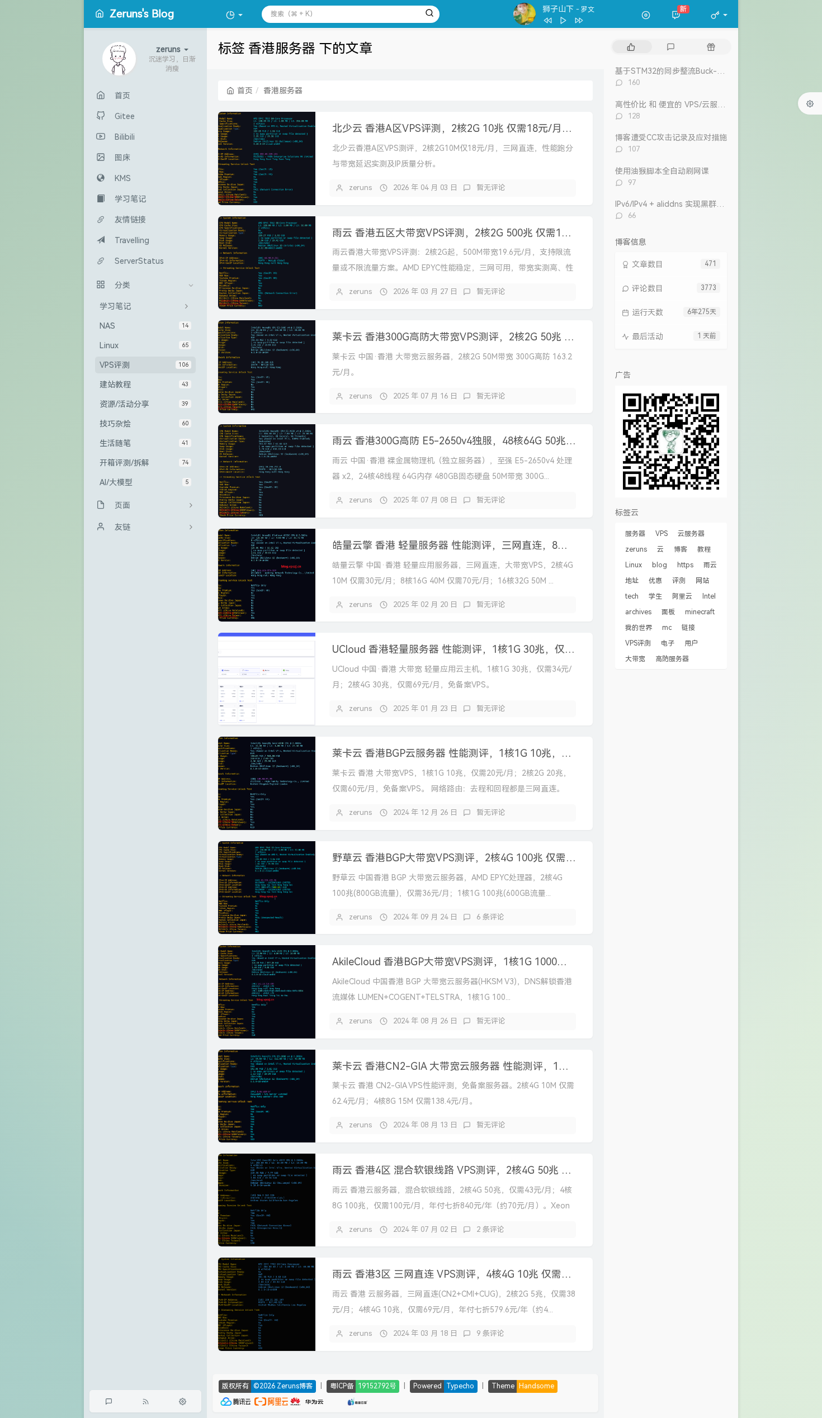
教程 (704, 549)
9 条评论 (490, 1333)
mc (667, 628)
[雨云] (341, 1400)
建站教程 (144, 384)
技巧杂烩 (144, 423)
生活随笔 (144, 443)
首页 (245, 90)
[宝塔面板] (330, 1400)
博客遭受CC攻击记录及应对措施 (671, 137)
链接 (688, 628)
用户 (691, 643)
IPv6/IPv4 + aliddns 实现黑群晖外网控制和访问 (697, 204)
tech (632, 596)
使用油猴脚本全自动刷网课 (662, 171)
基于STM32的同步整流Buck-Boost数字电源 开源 (702, 71)
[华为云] (307, 1400)
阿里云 (682, 596)
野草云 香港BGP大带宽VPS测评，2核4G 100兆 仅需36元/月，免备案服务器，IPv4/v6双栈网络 (543, 858)
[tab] (631, 46)
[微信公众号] (671, 440)
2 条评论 (490, 1229)
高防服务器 (672, 659)
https (685, 565)
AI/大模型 (144, 482)
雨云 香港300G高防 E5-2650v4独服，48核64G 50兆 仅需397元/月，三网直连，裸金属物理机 (541, 441)
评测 (679, 581)
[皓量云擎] (357, 1400)
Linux (144, 345)
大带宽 (635, 659)
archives (638, 612)
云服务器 (691, 534)
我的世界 (638, 628)
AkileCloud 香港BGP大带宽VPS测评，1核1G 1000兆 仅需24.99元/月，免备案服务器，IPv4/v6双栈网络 (562, 962)
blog (659, 565)
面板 (668, 612)
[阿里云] (271, 1400)
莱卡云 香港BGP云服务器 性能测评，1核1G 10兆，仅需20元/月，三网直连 (499, 753)
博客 (680, 549)
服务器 (635, 534)
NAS (144, 325)
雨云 (710, 565)
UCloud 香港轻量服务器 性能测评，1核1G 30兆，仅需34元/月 (471, 649)
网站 (702, 581)
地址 (632, 581)
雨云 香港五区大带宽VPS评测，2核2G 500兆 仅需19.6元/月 (465, 233)
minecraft (700, 612)
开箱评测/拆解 (144, 462)
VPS (661, 534)
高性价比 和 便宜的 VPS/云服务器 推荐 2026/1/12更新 (710, 104)
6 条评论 (490, 917)
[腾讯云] (235, 1400)
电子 (667, 643)
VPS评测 (144, 365)
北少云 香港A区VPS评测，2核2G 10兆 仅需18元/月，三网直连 (472, 128)
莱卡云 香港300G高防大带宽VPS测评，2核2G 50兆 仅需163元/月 (478, 337)
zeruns (360, 187)
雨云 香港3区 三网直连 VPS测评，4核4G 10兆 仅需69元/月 (464, 1274)
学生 (655, 596)
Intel (709, 596)
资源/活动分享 (144, 404)
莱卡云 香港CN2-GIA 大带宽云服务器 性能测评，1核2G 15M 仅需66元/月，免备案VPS (527, 1066)
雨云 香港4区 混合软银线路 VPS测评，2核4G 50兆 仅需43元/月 (474, 1170)
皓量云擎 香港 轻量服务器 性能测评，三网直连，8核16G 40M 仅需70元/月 (499, 545)
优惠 (655, 581)
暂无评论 (491, 187)
